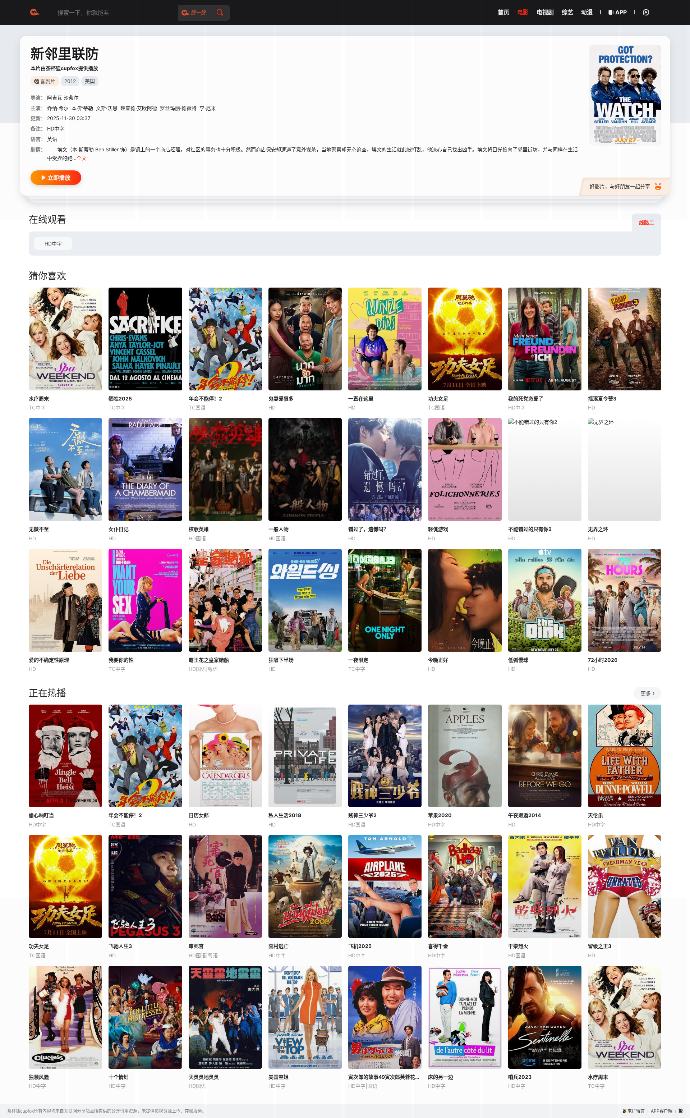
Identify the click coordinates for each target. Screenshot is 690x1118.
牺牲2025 (120, 398)
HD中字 (53, 243)
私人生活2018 (284, 815)
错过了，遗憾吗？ (368, 529)
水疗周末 (39, 398)
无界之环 (598, 529)
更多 (646, 693)
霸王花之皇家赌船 (209, 660)
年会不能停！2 (205, 398)
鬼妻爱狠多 (281, 398)
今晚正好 (438, 660)
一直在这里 (360, 398)
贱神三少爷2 (362, 815)
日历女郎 (199, 815)
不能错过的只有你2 (530, 529)
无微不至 (39, 529)
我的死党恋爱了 (525, 398)
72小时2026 (602, 660)
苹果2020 (440, 815)
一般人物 (278, 529)
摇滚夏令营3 (602, 398)
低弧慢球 (518, 660)
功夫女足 (438, 398)
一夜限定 (358, 660)
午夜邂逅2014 (524, 815)
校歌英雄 (199, 529)
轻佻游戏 (438, 529)
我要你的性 (121, 660)
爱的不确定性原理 (49, 660)
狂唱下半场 (281, 660)
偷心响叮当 (41, 815)
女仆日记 (119, 529)
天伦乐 (595, 815)
